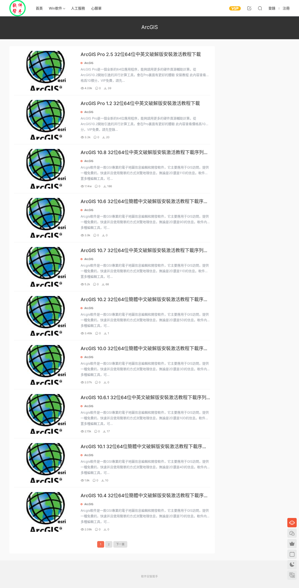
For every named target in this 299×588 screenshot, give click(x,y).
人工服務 (78, 8)
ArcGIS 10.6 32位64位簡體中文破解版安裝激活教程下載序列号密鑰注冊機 (144, 202)
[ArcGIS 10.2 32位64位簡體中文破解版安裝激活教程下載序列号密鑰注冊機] (45, 316)
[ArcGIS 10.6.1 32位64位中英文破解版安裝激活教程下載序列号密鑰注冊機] (45, 414)
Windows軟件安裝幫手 (17, 8)
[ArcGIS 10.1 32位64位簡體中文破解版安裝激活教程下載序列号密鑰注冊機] (45, 463)
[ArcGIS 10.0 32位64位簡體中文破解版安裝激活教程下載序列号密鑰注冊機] (45, 365)
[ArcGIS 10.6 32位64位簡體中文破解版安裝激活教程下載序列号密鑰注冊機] (45, 218)
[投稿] (249, 8)
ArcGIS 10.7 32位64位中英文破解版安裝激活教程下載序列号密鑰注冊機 (144, 251)
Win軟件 (55, 8)
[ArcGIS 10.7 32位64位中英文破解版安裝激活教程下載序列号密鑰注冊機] (45, 267)
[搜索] (260, 8)
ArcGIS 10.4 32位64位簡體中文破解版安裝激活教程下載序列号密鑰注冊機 (144, 496)
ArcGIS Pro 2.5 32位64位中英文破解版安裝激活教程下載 (141, 54)
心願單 (96, 8)
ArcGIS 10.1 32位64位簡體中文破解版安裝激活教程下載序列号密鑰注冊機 (144, 447)
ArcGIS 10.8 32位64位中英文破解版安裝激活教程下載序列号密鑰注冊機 (144, 153)
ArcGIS (88, 63)
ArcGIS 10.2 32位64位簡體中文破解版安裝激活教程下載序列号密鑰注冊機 (144, 300)
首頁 (39, 8)
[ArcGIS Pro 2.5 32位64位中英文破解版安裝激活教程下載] (45, 71)
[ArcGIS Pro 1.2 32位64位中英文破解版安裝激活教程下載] (45, 120)
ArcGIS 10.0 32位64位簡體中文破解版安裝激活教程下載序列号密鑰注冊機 (144, 349)
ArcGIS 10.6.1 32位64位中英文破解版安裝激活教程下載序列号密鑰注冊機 (143, 398)
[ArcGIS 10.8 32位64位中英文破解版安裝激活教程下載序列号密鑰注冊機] (45, 169)
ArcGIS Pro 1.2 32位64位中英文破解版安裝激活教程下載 (140, 103)
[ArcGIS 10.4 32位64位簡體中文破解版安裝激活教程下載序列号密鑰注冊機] (45, 512)
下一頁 (120, 544)
